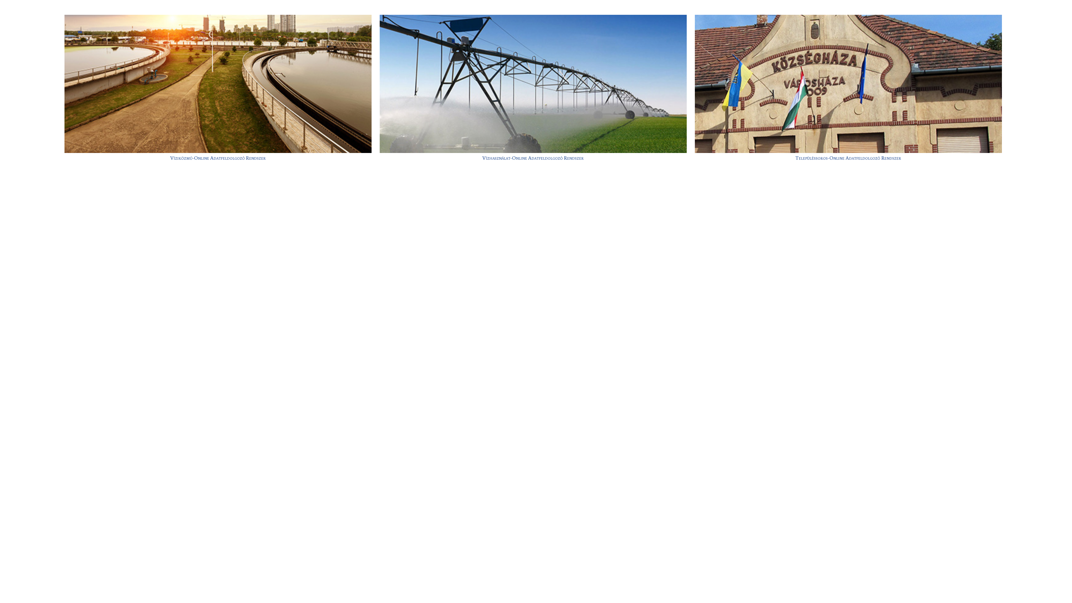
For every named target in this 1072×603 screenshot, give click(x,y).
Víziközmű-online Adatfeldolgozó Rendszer (218, 157)
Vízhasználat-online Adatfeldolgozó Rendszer (533, 157)
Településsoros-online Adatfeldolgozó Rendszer (848, 157)
